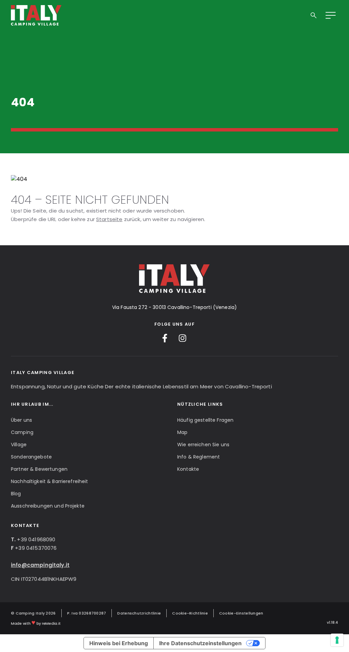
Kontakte (188, 469)
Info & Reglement (198, 456)
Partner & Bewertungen (39, 469)
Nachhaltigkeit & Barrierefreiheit (49, 481)
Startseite (109, 219)
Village (19, 444)
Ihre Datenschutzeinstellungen (200, 643)
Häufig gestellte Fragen (205, 420)
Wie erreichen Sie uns (203, 444)
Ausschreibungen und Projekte (48, 505)
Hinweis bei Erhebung (118, 643)
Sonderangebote (31, 456)
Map (182, 432)
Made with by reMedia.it (36, 622)
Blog (16, 493)
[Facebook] (164, 338)
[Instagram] (182, 338)
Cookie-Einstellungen (241, 613)
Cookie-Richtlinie (190, 613)
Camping (22, 432)
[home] (36, 15)
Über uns (21, 420)
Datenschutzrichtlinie (139, 613)
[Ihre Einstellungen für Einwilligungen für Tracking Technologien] (337, 640)
